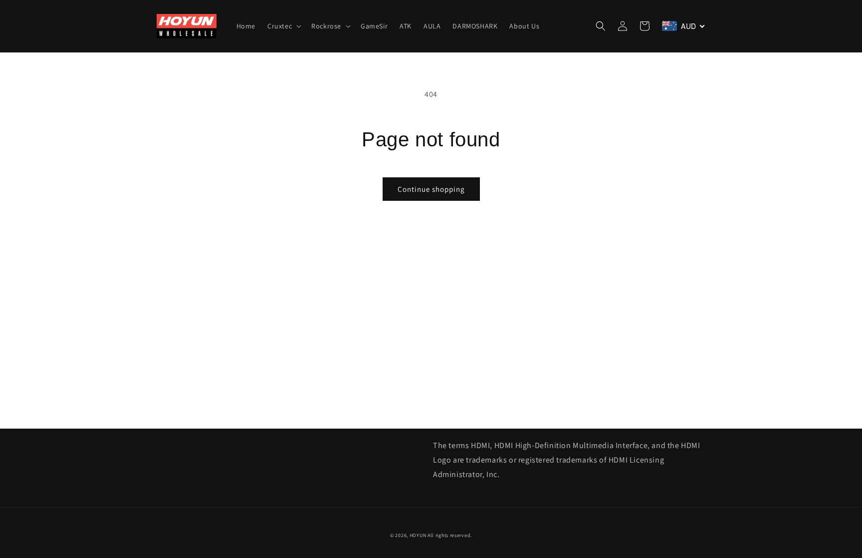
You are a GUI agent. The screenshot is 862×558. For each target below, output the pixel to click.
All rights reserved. (450, 535)
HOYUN (418, 535)
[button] (283, 25)
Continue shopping (431, 189)
